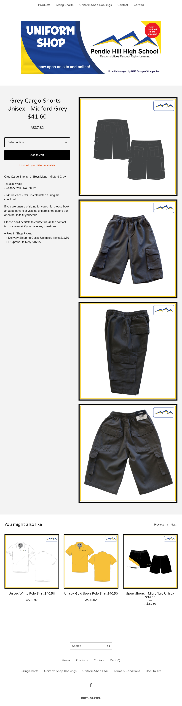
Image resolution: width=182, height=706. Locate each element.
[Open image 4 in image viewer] (128, 453)
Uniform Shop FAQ (95, 671)
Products (44, 5)
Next (173, 524)
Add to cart (37, 155)
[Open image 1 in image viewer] (128, 146)
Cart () (139, 5)
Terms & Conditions (127, 671)
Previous (159, 524)
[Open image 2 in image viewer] (128, 249)
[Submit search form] (109, 646)
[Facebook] (91, 685)
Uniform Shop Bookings (95, 5)
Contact (122, 5)
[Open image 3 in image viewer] (128, 351)
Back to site (153, 671)
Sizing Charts (65, 5)
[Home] (91, 47)
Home (66, 660)
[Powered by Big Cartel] (91, 698)
